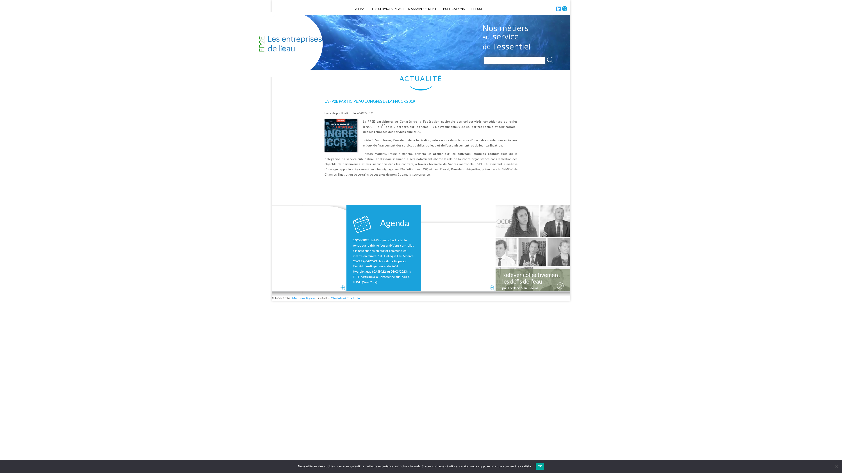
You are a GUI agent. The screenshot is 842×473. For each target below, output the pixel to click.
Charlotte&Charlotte (345, 298)
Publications (454, 8)
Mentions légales (304, 298)
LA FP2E (360, 8)
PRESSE (477, 8)
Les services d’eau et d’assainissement (404, 8)
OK (540, 466)
